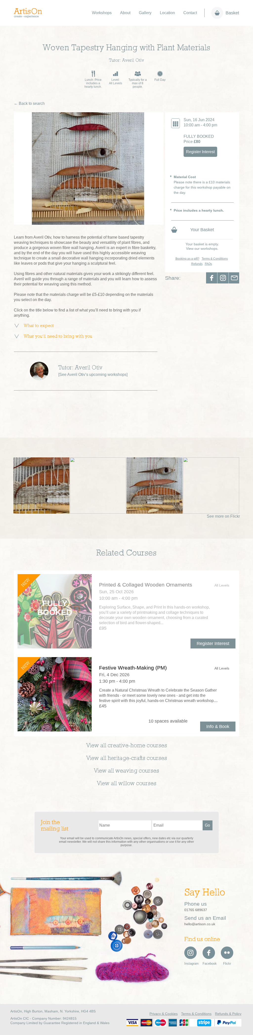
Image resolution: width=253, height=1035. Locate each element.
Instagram (190, 963)
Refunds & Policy (228, 1014)
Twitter (223, 277)
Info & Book (217, 726)
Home (30, 13)
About (125, 13)
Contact (190, 13)
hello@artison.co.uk (199, 924)
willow (126, 784)
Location (167, 13)
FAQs (208, 264)
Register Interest (200, 152)
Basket (232, 12)
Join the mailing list (54, 826)
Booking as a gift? (187, 258)
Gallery (145, 13)
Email (234, 277)
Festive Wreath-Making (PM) (133, 668)
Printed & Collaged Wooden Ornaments (145, 584)
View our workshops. (202, 249)
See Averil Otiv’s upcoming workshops (92, 374)
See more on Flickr (223, 516)
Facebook (211, 277)
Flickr (227, 963)
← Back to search (29, 103)
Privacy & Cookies (163, 1014)
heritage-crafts (126, 758)
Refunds (197, 264)
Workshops (102, 13)
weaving (126, 771)
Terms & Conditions (215, 258)
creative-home (126, 746)
